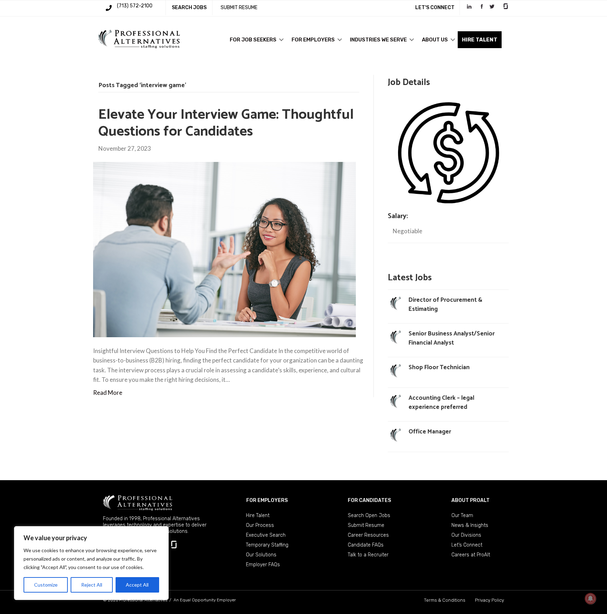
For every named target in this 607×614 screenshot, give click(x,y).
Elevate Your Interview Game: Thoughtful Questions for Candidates (226, 123)
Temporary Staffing (267, 545)
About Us (435, 40)
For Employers (313, 40)
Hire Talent (257, 515)
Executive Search (266, 535)
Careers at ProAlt (470, 555)
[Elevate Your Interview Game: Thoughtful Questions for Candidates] (224, 249)
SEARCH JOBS (189, 8)
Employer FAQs (263, 565)
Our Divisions (466, 535)
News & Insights (469, 525)
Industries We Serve (378, 40)
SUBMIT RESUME (239, 8)
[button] (281, 40)
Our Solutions (261, 555)
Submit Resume (366, 525)
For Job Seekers (253, 40)
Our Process (260, 525)
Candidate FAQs (366, 545)
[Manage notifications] (590, 598)
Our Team (462, 515)
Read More (107, 392)
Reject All (91, 585)
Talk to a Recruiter (368, 555)
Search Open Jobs (369, 515)
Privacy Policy (489, 600)
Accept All (137, 585)
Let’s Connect (466, 545)
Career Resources (368, 535)
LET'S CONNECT (435, 8)
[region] (91, 563)
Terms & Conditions (444, 600)
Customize (46, 585)
